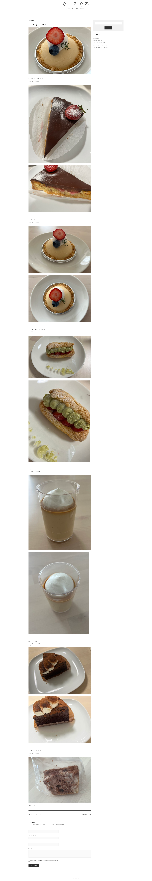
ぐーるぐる (76, 4)
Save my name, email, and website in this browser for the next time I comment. (44, 860)
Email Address (32, 835)
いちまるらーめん (85, 814)
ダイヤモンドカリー (97, 40)
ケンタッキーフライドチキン (99, 42)
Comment (30, 848)
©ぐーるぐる (76, 878)
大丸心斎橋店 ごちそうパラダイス (100, 45)
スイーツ (38, 805)
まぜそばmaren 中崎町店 (36, 814)
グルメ (35, 805)
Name (30, 828)
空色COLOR (96, 38)
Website (30, 842)
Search (108, 27)
